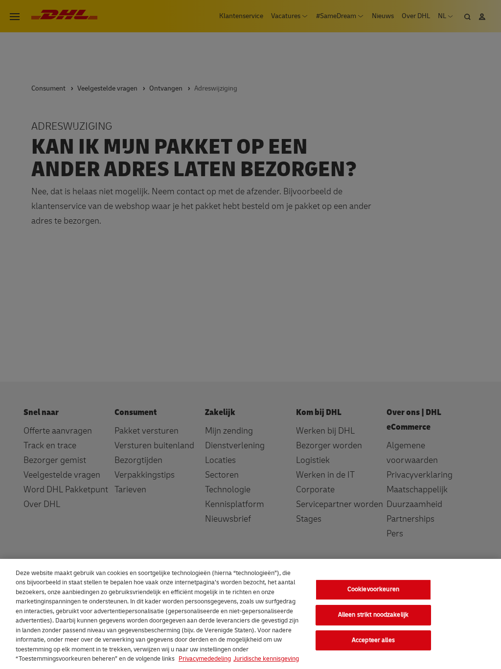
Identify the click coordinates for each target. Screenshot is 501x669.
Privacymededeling (205, 659)
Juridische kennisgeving (266, 659)
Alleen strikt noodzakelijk (373, 615)
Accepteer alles (373, 640)
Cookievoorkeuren (373, 590)
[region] (250, 614)
